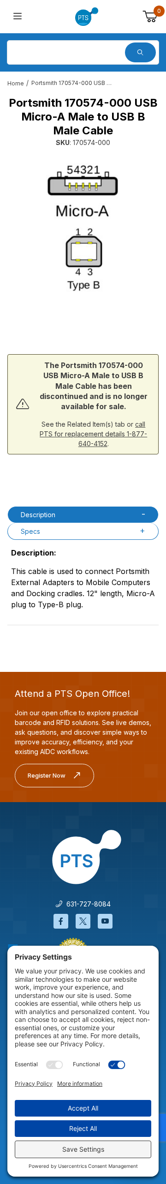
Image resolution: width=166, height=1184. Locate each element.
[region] (83, 317)
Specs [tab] (30, 531)
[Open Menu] (17, 16)
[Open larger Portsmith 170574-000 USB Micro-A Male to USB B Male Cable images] (83, 224)
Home (15, 83)
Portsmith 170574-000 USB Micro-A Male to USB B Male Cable (72, 82)
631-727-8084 (87, 904)
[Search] (140, 52)
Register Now (46, 775)
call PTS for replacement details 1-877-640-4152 (93, 433)
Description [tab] (38, 515)
